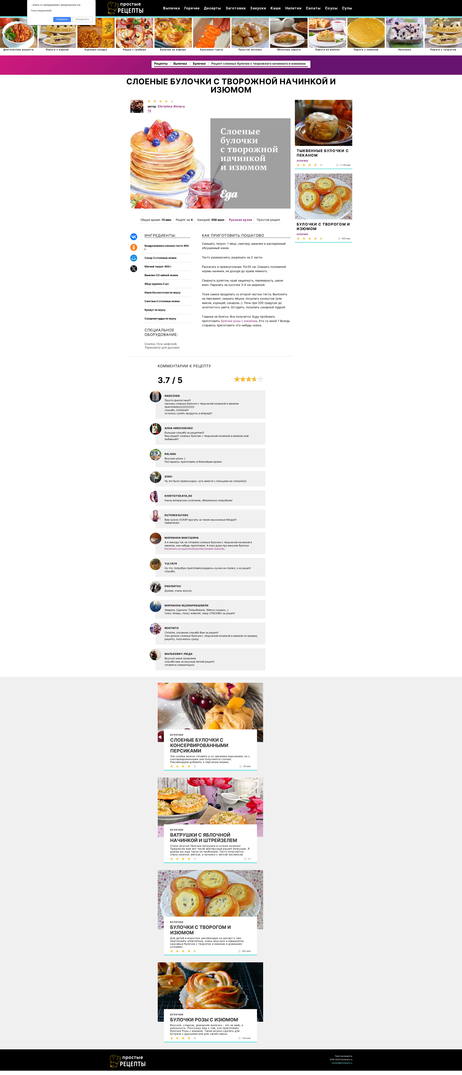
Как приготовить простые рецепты (126, 8)
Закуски (258, 8)
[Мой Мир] (133, 258)
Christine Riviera (171, 106)
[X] (133, 268)
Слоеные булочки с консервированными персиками (199, 745)
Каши (276, 8)
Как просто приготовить (128, 1061)
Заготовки (236, 8)
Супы (347, 8)
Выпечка (171, 8)
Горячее (192, 8)
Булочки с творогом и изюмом (200, 930)
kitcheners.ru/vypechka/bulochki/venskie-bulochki (194, 548)
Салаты (313, 8)
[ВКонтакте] (133, 236)
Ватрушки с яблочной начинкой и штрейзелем (203, 837)
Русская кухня (240, 220)
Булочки (176, 734)
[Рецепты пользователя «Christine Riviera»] (136, 112)
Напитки (293, 8)
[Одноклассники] (133, 247)
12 (149, 111)
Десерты (212, 8)
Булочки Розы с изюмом (204, 1019)
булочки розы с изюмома (239, 321)
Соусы (331, 8)
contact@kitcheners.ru (342, 1063)
